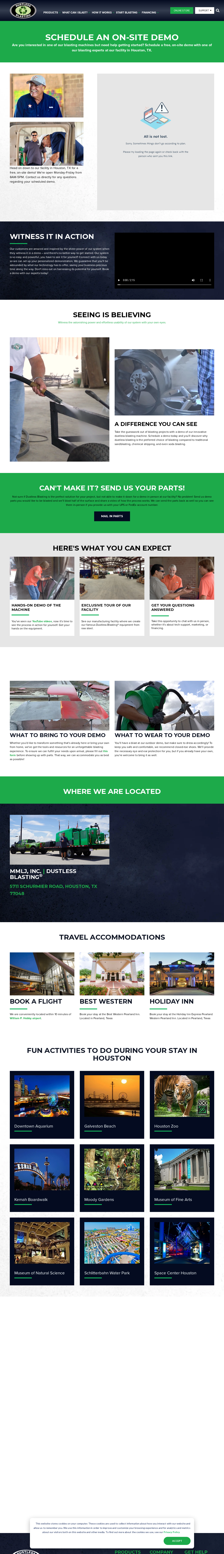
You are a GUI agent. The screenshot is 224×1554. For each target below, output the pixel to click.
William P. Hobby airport (25, 1018)
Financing (149, 12)
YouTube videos (42, 621)
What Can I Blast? (75, 12)
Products (50, 12)
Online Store (182, 10)
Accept (177, 1540)
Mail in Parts (112, 516)
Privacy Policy (172, 1532)
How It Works (102, 12)
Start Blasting (126, 12)
